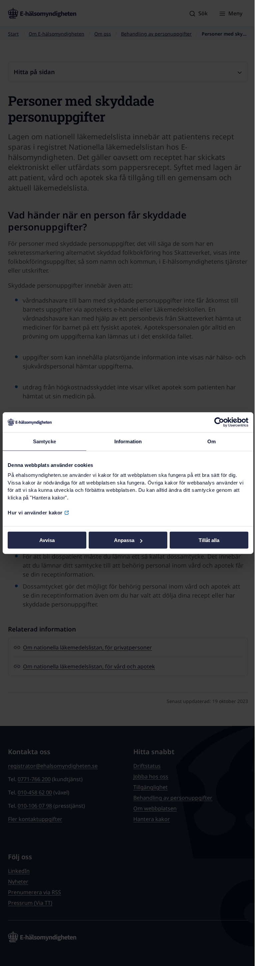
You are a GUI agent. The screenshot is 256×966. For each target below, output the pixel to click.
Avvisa (47, 540)
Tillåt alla (209, 540)
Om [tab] (211, 441)
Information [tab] (128, 441)
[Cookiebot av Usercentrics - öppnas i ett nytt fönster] (219, 422)
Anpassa (124, 540)
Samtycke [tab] (44, 441)
